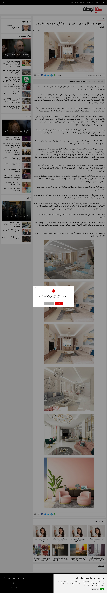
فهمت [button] (102, 589)
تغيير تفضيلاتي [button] (95, 589)
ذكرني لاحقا (49, 303)
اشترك (59, 303)
